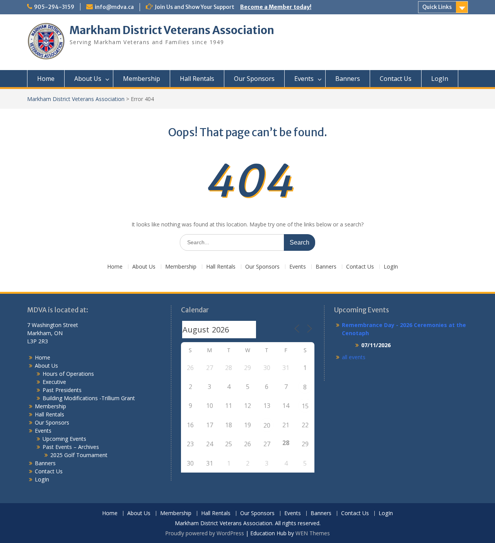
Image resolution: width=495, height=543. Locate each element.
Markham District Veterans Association (172, 30)
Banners (347, 78)
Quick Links (437, 6)
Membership (141, 78)
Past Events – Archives (71, 447)
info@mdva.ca (114, 6)
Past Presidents (62, 390)
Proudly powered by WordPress (204, 533)
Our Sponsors (254, 78)
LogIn (439, 78)
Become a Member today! (275, 6)
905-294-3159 (54, 6)
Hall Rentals (197, 78)
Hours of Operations (68, 373)
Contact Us (395, 78)
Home (46, 78)
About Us (87, 78)
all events (353, 357)
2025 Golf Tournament (79, 455)
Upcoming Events (64, 438)
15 (305, 406)
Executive (54, 381)
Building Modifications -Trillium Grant (89, 398)
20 (266, 425)
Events (304, 78)
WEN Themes (312, 533)
